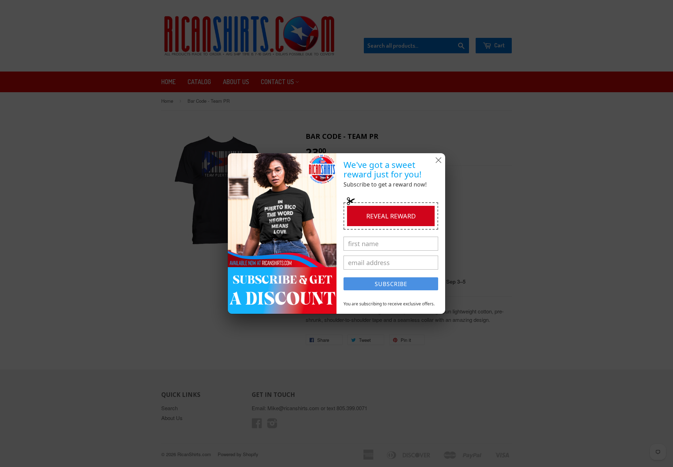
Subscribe (391, 284)
